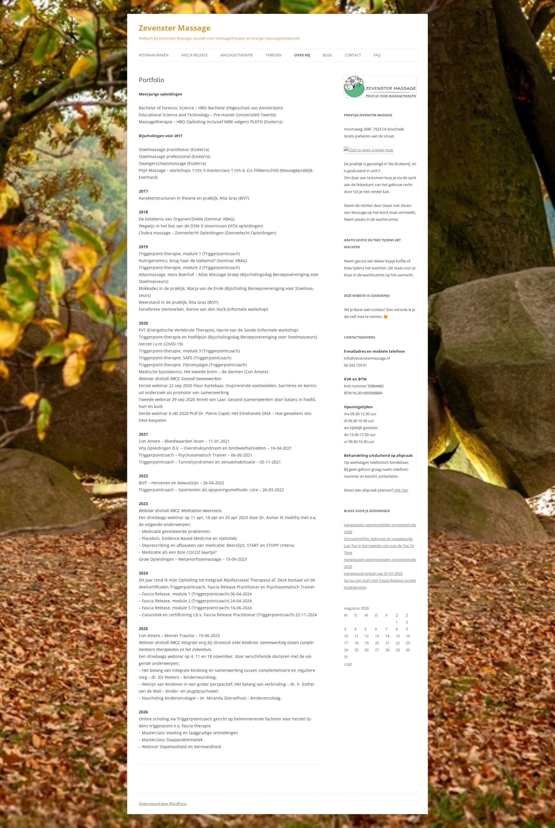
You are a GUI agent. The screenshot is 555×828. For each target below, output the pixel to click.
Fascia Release (194, 55)
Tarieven (274, 55)
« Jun (348, 663)
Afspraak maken (154, 55)
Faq (377, 55)
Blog (327, 55)
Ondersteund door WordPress (163, 803)
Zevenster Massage (174, 28)
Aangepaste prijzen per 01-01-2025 (373, 573)
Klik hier (401, 490)
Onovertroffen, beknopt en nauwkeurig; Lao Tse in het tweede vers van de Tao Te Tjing (379, 545)
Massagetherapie (237, 55)
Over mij (302, 55)
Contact (353, 55)
